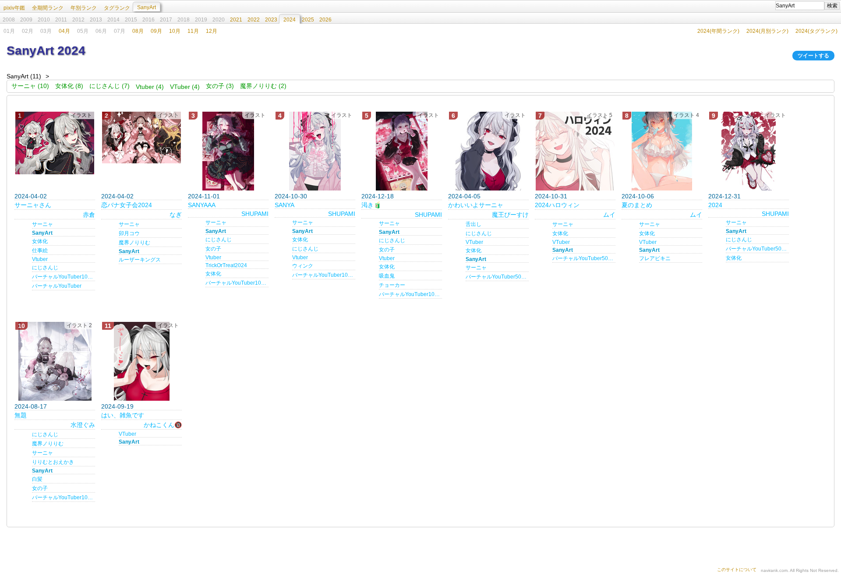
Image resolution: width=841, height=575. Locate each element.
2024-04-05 (464, 196)
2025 (308, 20)
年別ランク (84, 8)
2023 (271, 20)
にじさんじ (45, 268)
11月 (193, 31)
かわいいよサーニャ (475, 204)
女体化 (40, 241)
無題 (20, 415)
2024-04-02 (30, 196)
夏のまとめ (637, 204)
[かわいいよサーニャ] (488, 151)
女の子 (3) (220, 85)
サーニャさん (32, 204)
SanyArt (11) (24, 76)
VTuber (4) (185, 86)
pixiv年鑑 (14, 8)
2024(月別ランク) (767, 31)
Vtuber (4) (150, 86)
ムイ (609, 214)
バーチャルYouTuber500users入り (497, 277)
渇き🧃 (371, 204)
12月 (211, 31)
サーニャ (42, 224)
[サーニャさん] (54, 143)
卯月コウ (129, 233)
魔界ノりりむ (134, 243)
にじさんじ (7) (109, 85)
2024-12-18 (377, 196)
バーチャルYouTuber (56, 286)
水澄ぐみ (83, 424)
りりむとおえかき (53, 462)
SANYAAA (202, 204)
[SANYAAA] (228, 151)
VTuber (474, 242)
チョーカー (392, 285)
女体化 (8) (69, 85)
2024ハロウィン (557, 204)
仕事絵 (40, 250)
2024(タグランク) (816, 31)
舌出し (473, 224)
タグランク (117, 8)
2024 (715, 204)
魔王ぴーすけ (510, 214)
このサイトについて (736, 569)
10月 (174, 31)
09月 (156, 31)
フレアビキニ (655, 258)
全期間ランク (48, 8)
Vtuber (40, 259)
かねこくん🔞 (163, 424)
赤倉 (89, 214)
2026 (325, 20)
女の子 (213, 249)
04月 (64, 31)
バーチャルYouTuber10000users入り (63, 277)
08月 (138, 31)
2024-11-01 (204, 196)
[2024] (748, 151)
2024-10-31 (551, 196)
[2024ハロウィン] (575, 151)
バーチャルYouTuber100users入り (63, 497)
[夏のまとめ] (662, 151)
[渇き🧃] (401, 151)
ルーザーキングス (140, 260)
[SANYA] (315, 151)
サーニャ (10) (30, 85)
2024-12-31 (724, 196)
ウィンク (302, 266)
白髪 (37, 479)
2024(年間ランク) (718, 31)
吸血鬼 (387, 276)
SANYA (284, 204)
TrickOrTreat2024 (226, 265)
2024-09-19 (117, 406)
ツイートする (813, 56)
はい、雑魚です (122, 415)
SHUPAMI (255, 213)
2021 (236, 20)
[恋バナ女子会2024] (141, 137)
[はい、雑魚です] (141, 361)
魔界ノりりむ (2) (263, 85)
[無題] (54, 361)
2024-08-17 (30, 406)
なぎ (176, 214)
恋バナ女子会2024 (126, 204)
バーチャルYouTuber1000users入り (237, 283)
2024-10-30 (291, 196)
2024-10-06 (638, 196)
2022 (253, 20)
